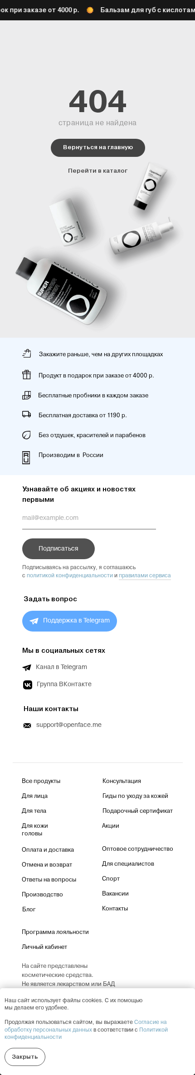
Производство (42, 895)
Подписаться (58, 548)
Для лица (35, 796)
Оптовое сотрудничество (137, 849)
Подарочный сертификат (137, 811)
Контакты (115, 909)
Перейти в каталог (97, 170)
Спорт (111, 879)
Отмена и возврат (47, 865)
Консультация (121, 781)
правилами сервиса (145, 576)
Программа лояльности (55, 932)
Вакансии (115, 894)
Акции (110, 826)
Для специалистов (128, 864)
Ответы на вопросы (49, 880)
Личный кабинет (44, 947)
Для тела (34, 811)
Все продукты (41, 781)
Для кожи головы (35, 830)
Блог (29, 909)
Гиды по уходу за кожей (135, 796)
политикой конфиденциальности (70, 576)
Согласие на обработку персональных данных (86, 1025)
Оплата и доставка (48, 850)
